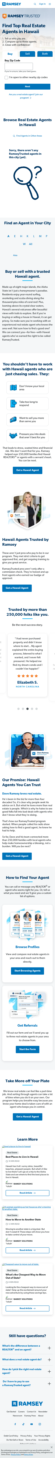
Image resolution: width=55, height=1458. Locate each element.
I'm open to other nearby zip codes (28, 77)
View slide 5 (36, 709)
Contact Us (31, 1412)
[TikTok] (23, 1424)
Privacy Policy (16, 1454)
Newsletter (42, 1412)
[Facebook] (15, 1424)
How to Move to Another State (23, 1220)
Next (27, 87)
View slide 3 (27, 709)
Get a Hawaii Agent (27, 470)
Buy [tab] (10, 54)
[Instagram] (40, 1424)
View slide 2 (23, 709)
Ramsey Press (30, 1416)
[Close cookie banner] (51, 1447)
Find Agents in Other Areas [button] (29, 136)
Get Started (11, 1412)
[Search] (35, 4)
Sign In (42, 4)
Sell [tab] (27, 54)
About (40, 1416)
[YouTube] (32, 1424)
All (30, 244)
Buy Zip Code (12, 61)
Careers (21, 1412)
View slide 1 (18, 709)
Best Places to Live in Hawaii (22, 1157)
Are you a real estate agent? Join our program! (26, 96)
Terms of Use (28, 1454)
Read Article (26, 1193)
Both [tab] (45, 54)
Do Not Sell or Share (14, 1440)
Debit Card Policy (11, 1436)
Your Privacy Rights (42, 1436)
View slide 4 (32, 709)
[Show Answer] (49, 1348)
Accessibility (43, 1440)
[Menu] (50, 4)
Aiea (15, 255)
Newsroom (17, 1416)
